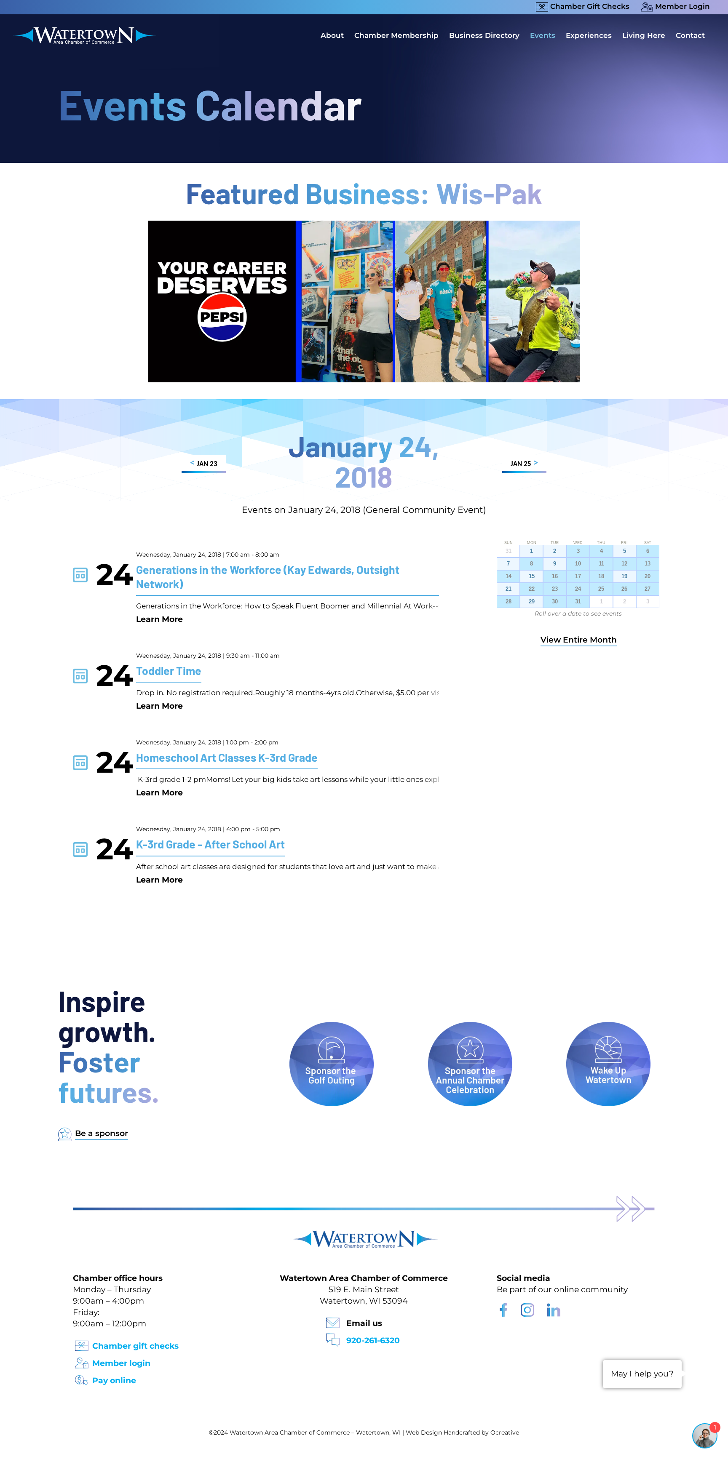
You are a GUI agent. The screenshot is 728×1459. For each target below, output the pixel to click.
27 (647, 589)
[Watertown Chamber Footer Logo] (364, 1234)
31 (578, 602)
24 (578, 589)
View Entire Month (579, 640)
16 (555, 576)
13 (647, 564)
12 (624, 564)
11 (601, 564)
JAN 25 (524, 463)
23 (555, 589)
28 (508, 602)
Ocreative (504, 1432)
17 (578, 576)
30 (555, 602)
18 (601, 576)
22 (532, 589)
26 (624, 589)
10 (578, 564)
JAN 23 (203, 463)
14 (508, 576)
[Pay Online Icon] (81, 1377)
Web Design (424, 1432)
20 (647, 576)
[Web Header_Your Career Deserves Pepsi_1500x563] (364, 224)
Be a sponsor (101, 1133)
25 (601, 589)
